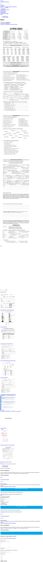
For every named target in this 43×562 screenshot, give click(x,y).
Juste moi (3, 503)
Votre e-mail (2, 548)
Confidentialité (5, 486)
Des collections (6, 9)
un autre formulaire (12, 538)
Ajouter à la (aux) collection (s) (5, 24)
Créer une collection (4, 504)
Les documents (3, 1)
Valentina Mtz (8, 22)
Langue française (5, 17)
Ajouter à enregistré (14, 24)
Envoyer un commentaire (4, 475)
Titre (1, 495)
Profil (1, 14)
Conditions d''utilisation (12, 486)
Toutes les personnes (5, 502)
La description (4, 497)
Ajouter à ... (8, 23)
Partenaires (5, 483)
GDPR (1, 486)
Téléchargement (3, 23)
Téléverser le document (4, 6)
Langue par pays (5, 16)
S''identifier (2, 5)
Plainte (1, 483)
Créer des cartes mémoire (12, 6)
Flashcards (7, 1)
